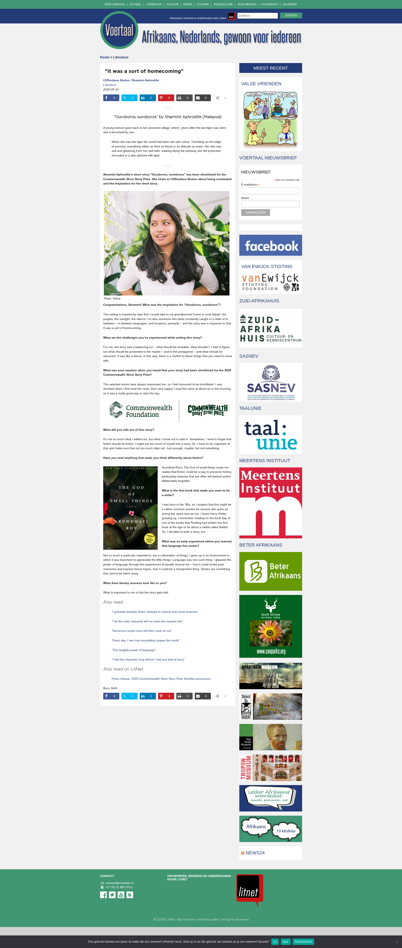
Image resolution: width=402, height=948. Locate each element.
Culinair (203, 4)
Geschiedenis (247, 4)
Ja (275, 941)
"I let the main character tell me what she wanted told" (147, 621)
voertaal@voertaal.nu (119, 883)
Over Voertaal (114, 4)
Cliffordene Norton (116, 80)
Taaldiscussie (223, 4)
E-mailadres (250, 185)
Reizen (187, 4)
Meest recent (270, 68)
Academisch (269, 4)
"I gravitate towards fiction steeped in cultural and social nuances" (155, 611)
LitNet (170, 919)
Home (105, 57)
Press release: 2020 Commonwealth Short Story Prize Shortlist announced (161, 678)
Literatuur (154, 4)
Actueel (135, 4)
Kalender (290, 4)
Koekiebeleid (303, 941)
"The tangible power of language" (134, 650)
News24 (255, 852)
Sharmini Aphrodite (145, 80)
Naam (245, 198)
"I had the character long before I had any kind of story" (148, 659)
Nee (286, 941)
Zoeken (291, 15)
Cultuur (172, 4)
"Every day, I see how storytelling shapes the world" (146, 640)
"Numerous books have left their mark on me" (142, 630)
